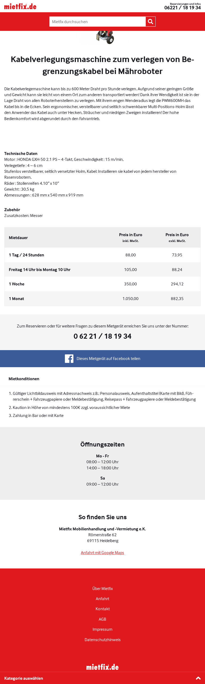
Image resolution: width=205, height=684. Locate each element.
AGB (102, 619)
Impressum (102, 629)
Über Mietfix (102, 588)
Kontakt (103, 608)
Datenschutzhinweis (103, 639)
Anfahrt (102, 598)
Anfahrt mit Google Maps (102, 552)
